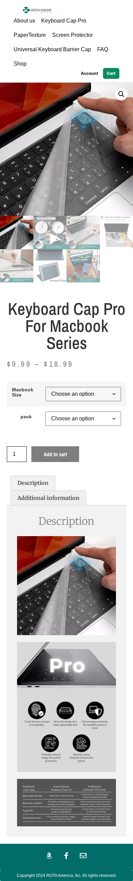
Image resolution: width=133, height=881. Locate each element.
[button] (121, 94)
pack (26, 416)
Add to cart (55, 454)
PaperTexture (30, 35)
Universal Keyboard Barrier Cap (52, 49)
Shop (20, 64)
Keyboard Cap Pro (63, 21)
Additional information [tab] (48, 497)
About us (24, 21)
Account (89, 73)
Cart (111, 73)
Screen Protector (72, 35)
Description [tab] (32, 482)
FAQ (102, 49)
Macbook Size (22, 392)
